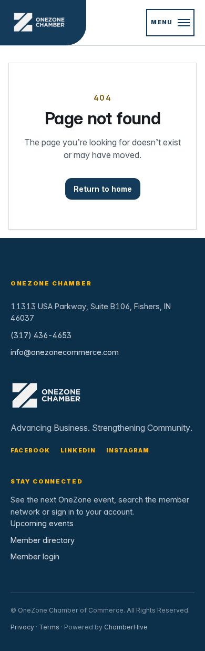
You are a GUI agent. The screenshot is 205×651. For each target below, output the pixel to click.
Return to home (103, 188)
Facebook (30, 450)
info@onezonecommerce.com (65, 352)
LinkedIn (78, 450)
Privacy (22, 627)
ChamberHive (126, 627)
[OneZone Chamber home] (43, 22)
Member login (35, 556)
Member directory (43, 540)
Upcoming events (42, 523)
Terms (49, 627)
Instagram (128, 450)
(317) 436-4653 (41, 335)
